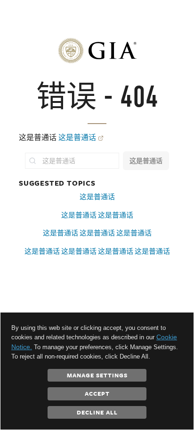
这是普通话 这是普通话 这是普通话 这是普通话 (97, 251)
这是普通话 (77, 137)
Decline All (97, 412)
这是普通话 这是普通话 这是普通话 (97, 233)
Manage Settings (97, 375)
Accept (97, 393)
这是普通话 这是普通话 (97, 215)
